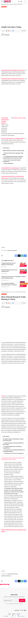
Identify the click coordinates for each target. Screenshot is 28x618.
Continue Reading (4, 584)
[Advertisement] (14, 16)
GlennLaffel (7, 34)
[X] (22, 610)
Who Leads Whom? (8, 163)
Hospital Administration (24, 283)
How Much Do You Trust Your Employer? (14, 453)
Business (4, 6)
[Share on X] (7, 31)
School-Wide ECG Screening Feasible (10, 168)
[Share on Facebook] (5, 31)
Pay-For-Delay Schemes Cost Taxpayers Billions (12, 138)
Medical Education (23, 266)
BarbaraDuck (7, 307)
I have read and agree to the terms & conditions (14, 603)
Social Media (22, 272)
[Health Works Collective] (7, 1)
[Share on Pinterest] (9, 31)
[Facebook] (21, 610)
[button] (2, 1)
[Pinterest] (24, 610)
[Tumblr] (26, 610)
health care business (12, 250)
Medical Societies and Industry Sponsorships (13, 150)
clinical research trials (12, 573)
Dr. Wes (3, 396)
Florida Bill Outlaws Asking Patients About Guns (12, 70)
